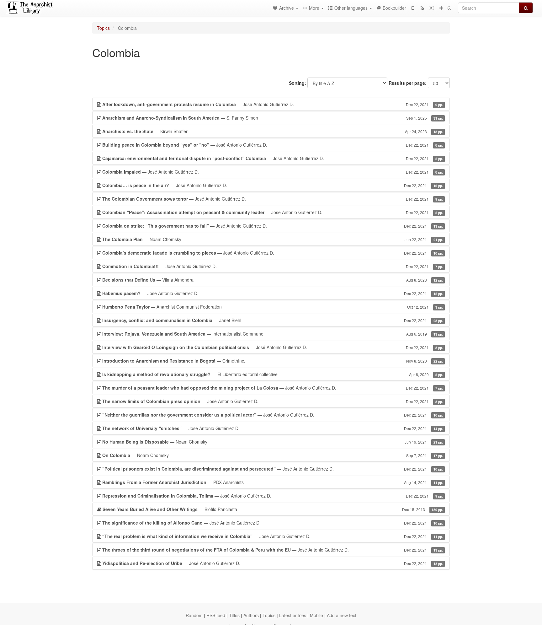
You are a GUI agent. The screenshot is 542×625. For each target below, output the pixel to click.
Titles (234, 615)
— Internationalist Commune (272, 334)
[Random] (431, 8)
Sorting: (297, 83)
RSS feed (215, 615)
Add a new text (341, 615)
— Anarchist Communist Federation (272, 307)
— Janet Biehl (272, 320)
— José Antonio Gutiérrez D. (272, 104)
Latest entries (292, 615)
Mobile (316, 615)
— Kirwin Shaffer (272, 131)
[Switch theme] (449, 8)
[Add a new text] (441, 8)
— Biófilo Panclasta (273, 509)
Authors (251, 615)
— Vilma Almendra (272, 280)
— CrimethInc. (272, 361)
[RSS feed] (422, 8)
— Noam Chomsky (272, 239)
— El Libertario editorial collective (272, 374)
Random (194, 615)
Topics (103, 28)
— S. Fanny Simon (272, 118)
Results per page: (408, 83)
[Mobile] (412, 8)
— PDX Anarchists (272, 482)
